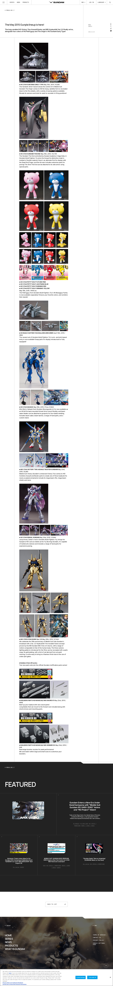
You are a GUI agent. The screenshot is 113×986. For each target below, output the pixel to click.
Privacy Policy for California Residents (13, 982)
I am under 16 (92, 977)
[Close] (110, 977)
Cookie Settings (80, 977)
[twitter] (111, 28)
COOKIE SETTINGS (100, 944)
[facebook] (111, 31)
